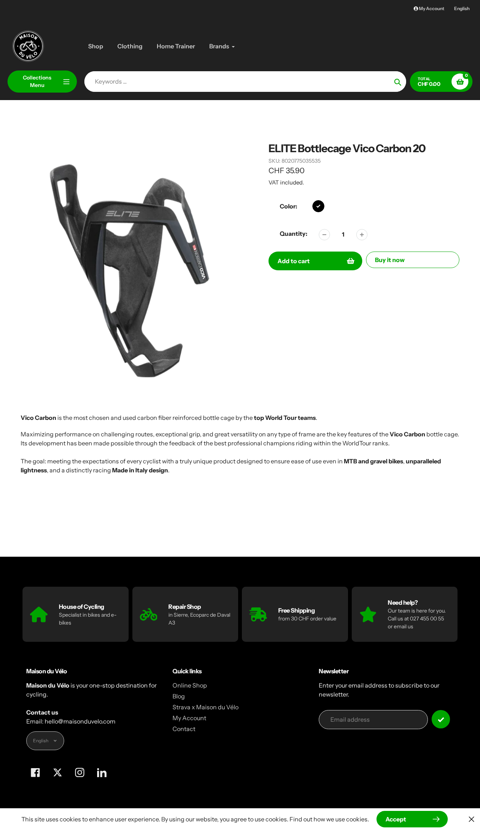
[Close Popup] (471, 819)
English (462, 8)
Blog (178, 696)
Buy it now (390, 260)
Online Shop (189, 685)
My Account (189, 718)
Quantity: (294, 233)
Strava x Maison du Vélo (205, 707)
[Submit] (441, 719)
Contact (183, 729)
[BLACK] (318, 206)
